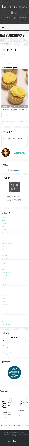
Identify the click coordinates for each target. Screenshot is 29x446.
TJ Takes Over (4, 304)
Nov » (6, 354)
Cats (2, 226)
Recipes (13, 432)
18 (4, 54)
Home (1, 43)
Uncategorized (4, 313)
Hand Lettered (4, 258)
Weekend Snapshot (6, 321)
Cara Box (3, 223)
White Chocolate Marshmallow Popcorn (6, 404)
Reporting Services (20, 432)
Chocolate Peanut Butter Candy (22, 403)
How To (3, 264)
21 (10, 350)
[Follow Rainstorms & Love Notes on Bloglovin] (14, 170)
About (9, 432)
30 (18, 352)
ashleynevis (9, 63)
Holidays (3, 261)
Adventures (4, 217)
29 (14, 352)
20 (7, 350)
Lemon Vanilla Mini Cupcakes (9, 67)
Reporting (3, 287)
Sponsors (3, 298)
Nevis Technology (24, 425)
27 (7, 352)
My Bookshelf (4, 278)
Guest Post (4, 255)
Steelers (3, 301)
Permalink (5, 61)
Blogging (3, 220)
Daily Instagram (5, 232)
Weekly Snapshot (5, 324)
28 (10, 352)
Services (3, 292)
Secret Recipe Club (10, 57)
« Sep (2, 354)
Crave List (3, 229)
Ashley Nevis (7, 425)
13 (7, 347)
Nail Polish (3, 281)
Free (2, 249)
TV (2, 310)
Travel (2, 307)
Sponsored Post (5, 295)
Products (3, 284)
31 (22, 352)
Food (4, 57)
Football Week (4, 246)
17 (22, 347)
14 (10, 347)
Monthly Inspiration (6, 275)
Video (2, 316)
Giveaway (3, 252)
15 (14, 347)
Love (2, 269)
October (7, 43)
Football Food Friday (6, 243)
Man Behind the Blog (6, 272)
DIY (2, 235)
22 (14, 350)
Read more (6, 115)
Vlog (2, 319)
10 (22, 345)
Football (3, 240)
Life (2, 266)
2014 (4, 43)
